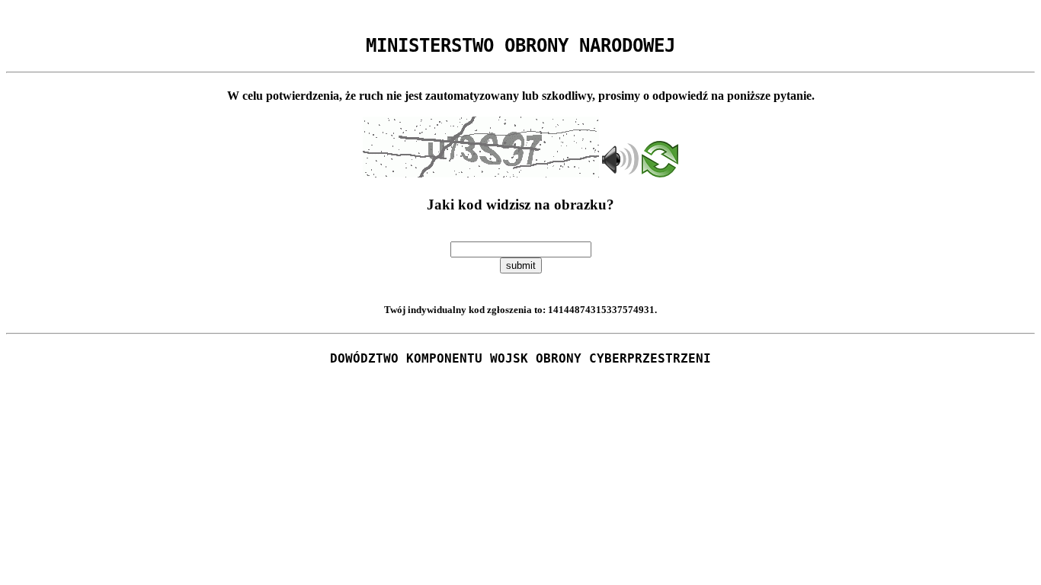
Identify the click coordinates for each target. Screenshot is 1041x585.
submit (521, 265)
